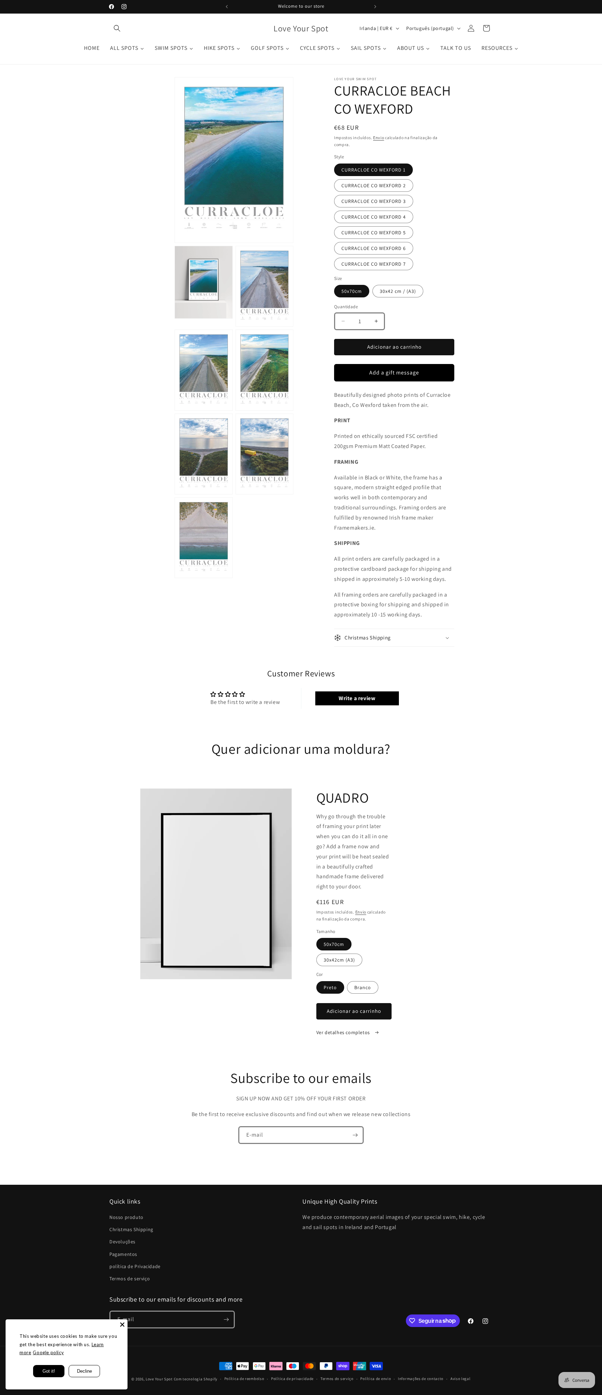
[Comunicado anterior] (226, 6)
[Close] (122, 1324)
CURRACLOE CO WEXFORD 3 (373, 201)
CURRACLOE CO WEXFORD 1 (373, 170)
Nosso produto (126, 1217)
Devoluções (122, 1241)
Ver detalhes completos (343, 1032)
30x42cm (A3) (339, 960)
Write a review (357, 698)
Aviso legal (460, 1378)
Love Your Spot (159, 1379)
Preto (330, 987)
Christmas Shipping (131, 1229)
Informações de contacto (420, 1378)
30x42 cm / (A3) (398, 291)
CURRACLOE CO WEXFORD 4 (373, 217)
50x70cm (351, 291)
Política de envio (375, 1378)
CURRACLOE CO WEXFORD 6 (373, 248)
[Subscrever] (355, 1135)
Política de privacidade (292, 1378)
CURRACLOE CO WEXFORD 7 (373, 264)
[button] (117, 28)
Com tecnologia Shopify (195, 1379)
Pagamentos (123, 1254)
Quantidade (346, 307)
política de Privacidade (135, 1266)
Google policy (48, 1352)
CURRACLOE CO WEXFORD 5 (373, 232)
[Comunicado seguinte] (375, 6)
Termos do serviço (337, 1378)
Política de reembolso (244, 1378)
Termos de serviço (129, 1278)
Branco (362, 987)
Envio (378, 137)
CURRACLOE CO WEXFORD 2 (373, 185)
